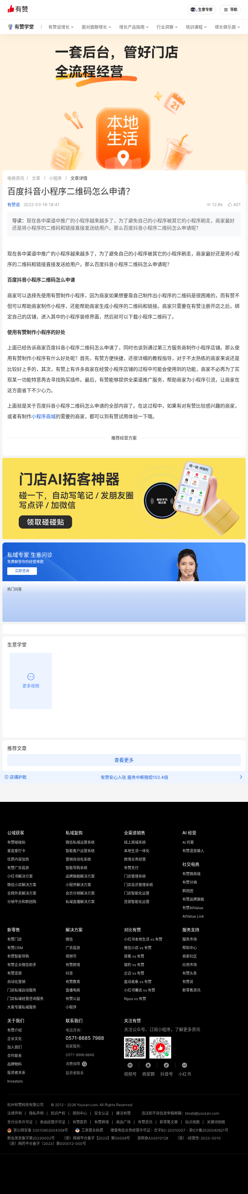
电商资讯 (15, 178)
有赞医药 (80, 1122)
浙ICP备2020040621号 (208, 1130)
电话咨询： (85, 1034)
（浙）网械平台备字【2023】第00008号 (96, 1138)
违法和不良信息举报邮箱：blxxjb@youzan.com (180, 1113)
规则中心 (80, 1113)
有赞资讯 (145, 1122)
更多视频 (30, 685)
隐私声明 (36, 1113)
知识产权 (58, 1113)
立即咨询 (22, 571)
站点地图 (192, 1122)
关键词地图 (216, 1122)
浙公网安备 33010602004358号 (40, 1130)
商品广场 (123, 1122)
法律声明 (14, 1113)
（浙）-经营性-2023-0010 (198, 1138)
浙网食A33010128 (152, 1138)
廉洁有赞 (123, 1113)
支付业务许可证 (20, 1122)
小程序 (55, 178)
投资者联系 (75, 1073)
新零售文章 (169, 1122)
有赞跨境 (101, 1122)
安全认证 (101, 1113)
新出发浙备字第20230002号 (31, 1138)
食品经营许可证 (52, 1122)
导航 (233, 10)
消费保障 (73, 1064)
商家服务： (80, 1050)
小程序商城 (43, 416)
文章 (36, 178)
